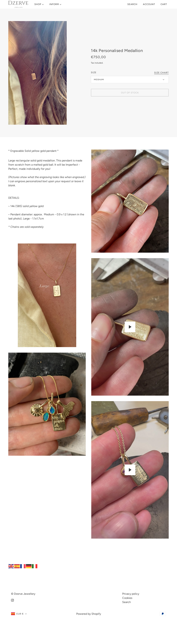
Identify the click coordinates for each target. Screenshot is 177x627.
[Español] (17, 566)
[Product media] (47, 295)
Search (132, 4)
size (93, 72)
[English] (11, 566)
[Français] (23, 566)
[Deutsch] (29, 566)
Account (149, 4)
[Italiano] (35, 566)
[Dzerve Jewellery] (18, 4)
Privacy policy (130, 593)
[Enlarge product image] (46, 73)
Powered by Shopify (88, 613)
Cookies (127, 598)
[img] (12, 600)
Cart (164, 4)
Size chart (161, 72)
